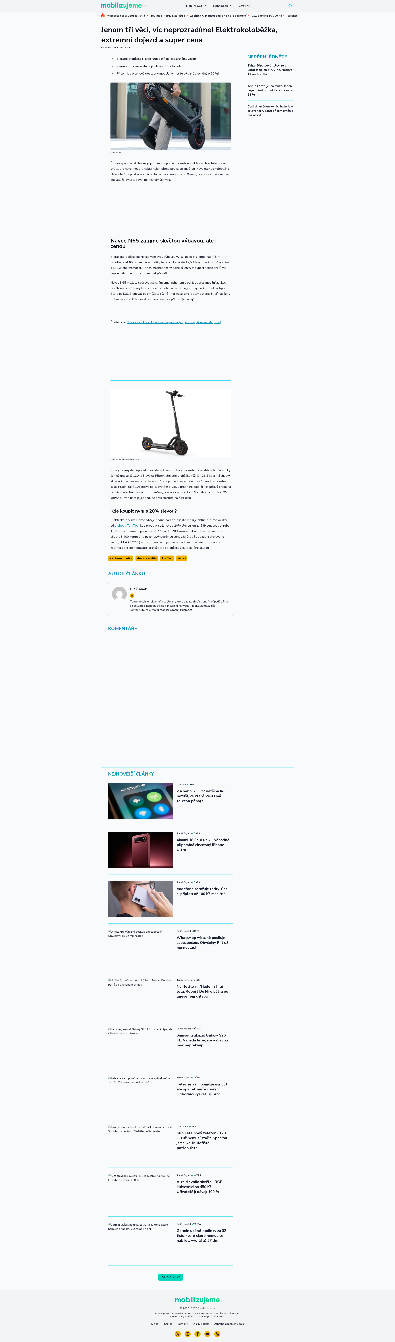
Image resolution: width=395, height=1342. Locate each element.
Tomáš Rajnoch (184, 833)
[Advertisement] (170, 207)
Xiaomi (181, 558)
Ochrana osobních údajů (229, 1324)
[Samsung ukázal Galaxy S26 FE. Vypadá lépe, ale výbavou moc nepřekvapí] (140, 1045)
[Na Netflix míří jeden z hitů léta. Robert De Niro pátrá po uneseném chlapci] (140, 996)
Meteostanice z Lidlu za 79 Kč (126, 16)
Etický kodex (201, 1324)
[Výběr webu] (146, 6)
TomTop (167, 558)
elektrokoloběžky (120, 558)
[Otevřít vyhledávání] (290, 6)
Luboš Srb (182, 784)
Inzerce (167, 1324)
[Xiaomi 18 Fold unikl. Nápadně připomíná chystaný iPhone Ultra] (140, 850)
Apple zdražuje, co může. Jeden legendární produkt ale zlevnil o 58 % (270, 90)
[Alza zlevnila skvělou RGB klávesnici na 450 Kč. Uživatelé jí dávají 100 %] (140, 1192)
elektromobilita (147, 558)
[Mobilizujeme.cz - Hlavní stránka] (121, 5)
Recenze (292, 16)
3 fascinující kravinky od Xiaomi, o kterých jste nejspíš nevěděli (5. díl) (174, 322)
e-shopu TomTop (127, 525)
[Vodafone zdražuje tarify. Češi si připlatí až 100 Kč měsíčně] (140, 899)
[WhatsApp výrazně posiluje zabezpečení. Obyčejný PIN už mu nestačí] (140, 948)
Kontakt (182, 1324)
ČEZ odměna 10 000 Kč (267, 16)
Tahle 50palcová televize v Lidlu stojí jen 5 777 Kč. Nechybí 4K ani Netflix (270, 69)
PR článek (106, 47)
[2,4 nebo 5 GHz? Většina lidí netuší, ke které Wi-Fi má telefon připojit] (140, 801)
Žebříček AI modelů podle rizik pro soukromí (218, 16)
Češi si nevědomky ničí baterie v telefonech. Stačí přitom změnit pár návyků (270, 110)
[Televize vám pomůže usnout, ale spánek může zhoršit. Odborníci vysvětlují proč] (140, 1094)
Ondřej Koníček (184, 931)
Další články (171, 1277)
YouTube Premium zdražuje (168, 16)
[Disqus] (197, 676)
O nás (154, 1324)
